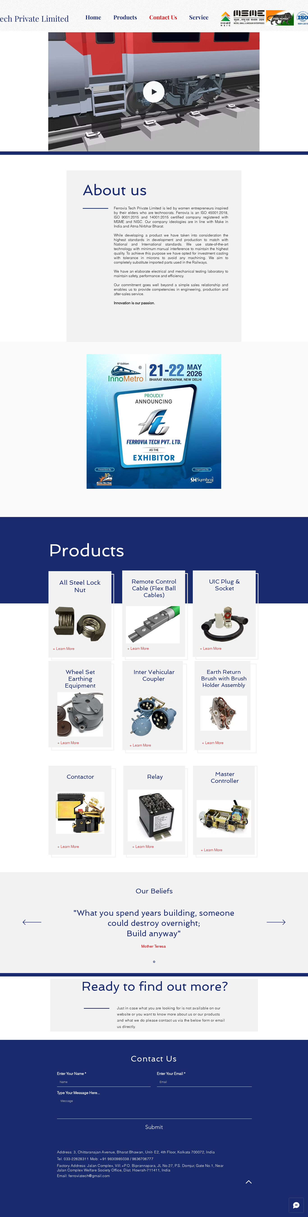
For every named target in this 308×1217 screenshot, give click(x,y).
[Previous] (32, 923)
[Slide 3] (154, 962)
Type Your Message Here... (78, 1092)
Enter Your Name (70, 1073)
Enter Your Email (170, 1073)
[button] (254, 146)
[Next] (276, 923)
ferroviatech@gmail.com (89, 1175)
